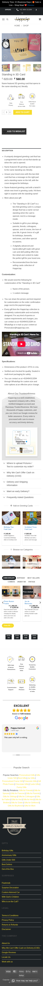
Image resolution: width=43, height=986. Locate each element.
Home (17, 26)
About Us (6, 943)
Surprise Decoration (10, 888)
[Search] (7, 19)
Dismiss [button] (30, 5)
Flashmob (6, 883)
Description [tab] (7, 151)
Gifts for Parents (32, 793)
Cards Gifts (34, 784)
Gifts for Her (16, 799)
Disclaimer (6, 929)
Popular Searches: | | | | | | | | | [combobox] (21, 781)
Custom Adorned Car (11, 892)
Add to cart (23, 112)
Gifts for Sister (17, 803)
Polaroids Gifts (30, 781)
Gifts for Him (28, 799)
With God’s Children (10, 897)
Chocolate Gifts (21, 784)
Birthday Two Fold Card (9, 528)
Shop (26, 26)
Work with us (7, 962)
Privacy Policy (8, 920)
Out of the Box (8, 869)
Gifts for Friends (25, 790)
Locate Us (6, 957)
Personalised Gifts (27, 775)
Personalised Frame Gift (12, 781)
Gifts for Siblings (10, 796)
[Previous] (5, 47)
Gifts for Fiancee (17, 793)
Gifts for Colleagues (26, 796)
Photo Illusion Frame (9, 602)
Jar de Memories (28, 602)
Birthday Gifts (7, 851)
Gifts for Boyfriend (15, 806)
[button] (36, 9)
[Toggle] (4, 463)
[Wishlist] (22, 13)
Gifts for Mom (29, 806)
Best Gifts (22, 778)
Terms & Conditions (10, 915)
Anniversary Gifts (9, 855)
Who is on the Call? (10, 901)
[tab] (9, 578)
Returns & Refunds (10, 925)
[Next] (37, 47)
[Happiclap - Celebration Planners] (22, 19)
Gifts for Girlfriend (31, 803)
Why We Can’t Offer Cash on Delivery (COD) (21, 948)
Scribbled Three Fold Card (31, 528)
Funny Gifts (21, 787)
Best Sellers (7, 864)
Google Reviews (9, 952)
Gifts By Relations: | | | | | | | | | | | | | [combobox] (21, 798)
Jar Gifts (31, 778)
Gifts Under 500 (8, 860)
